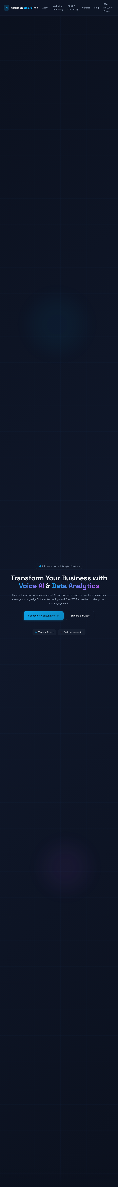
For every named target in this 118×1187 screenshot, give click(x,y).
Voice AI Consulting (72, 8)
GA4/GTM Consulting (58, 8)
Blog (96, 7)
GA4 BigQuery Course (108, 7)
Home (35, 7)
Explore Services (80, 615)
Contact (86, 7)
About (45, 7)
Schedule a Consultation (41, 615)
